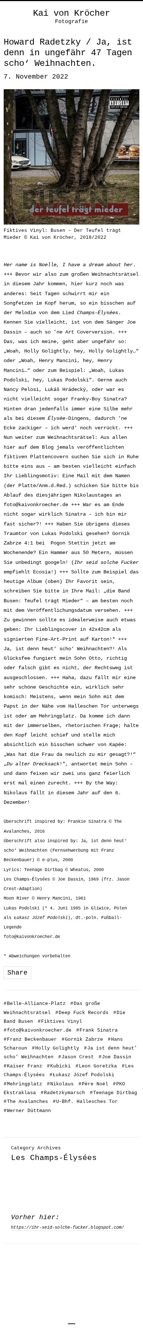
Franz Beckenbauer (30, 1039)
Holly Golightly (55, 1048)
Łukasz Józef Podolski (82, 1075)
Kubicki (59, 1066)
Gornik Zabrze (82, 1039)
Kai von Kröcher (71, 13)
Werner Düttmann (27, 1111)
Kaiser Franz (23, 1066)
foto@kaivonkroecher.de (36, 505)
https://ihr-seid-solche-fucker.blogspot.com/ (67, 1227)
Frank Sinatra (97, 1030)
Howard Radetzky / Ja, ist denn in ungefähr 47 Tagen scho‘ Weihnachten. (68, 52)
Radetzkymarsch (63, 1093)
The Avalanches (26, 1101)
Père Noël (93, 1084)
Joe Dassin (115, 1057)
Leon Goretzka (96, 1066)
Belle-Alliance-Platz (35, 1003)
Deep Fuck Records (82, 1013)
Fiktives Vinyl (60, 1021)
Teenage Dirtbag (113, 1093)
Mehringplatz (23, 1084)
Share (17, 972)
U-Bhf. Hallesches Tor (85, 1101)
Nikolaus (60, 1084)
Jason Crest (76, 1057)
